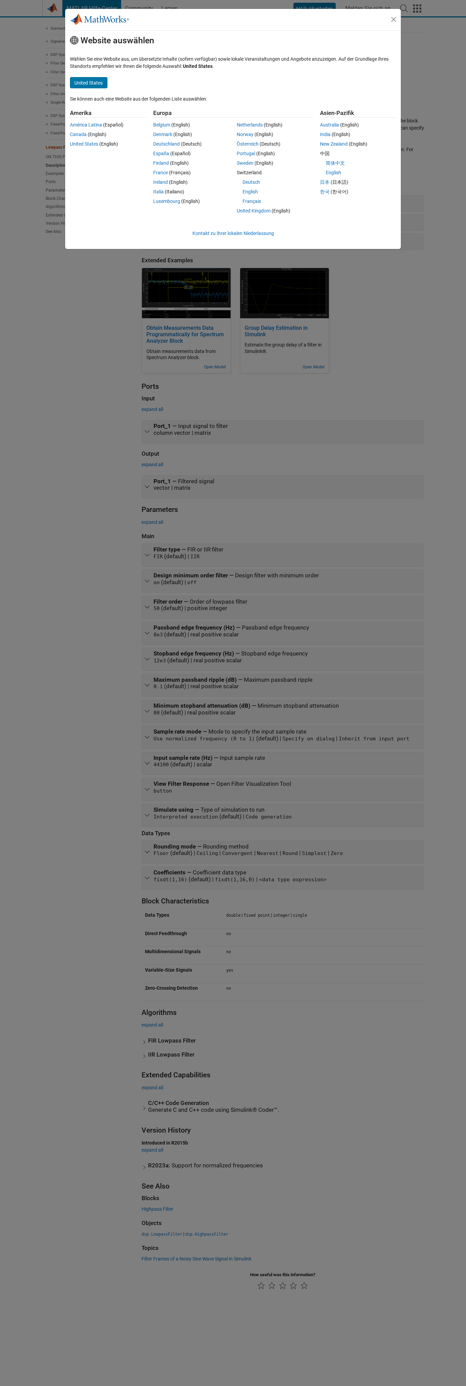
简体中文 (335, 163)
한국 (325, 191)
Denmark (162, 134)
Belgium (161, 125)
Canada (78, 134)
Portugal (246, 153)
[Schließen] (393, 19)
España (161, 153)
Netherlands (250, 125)
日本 (325, 182)
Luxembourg (166, 201)
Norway (245, 134)
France (160, 172)
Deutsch (251, 182)
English (250, 191)
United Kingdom (254, 210)
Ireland (160, 182)
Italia (158, 191)
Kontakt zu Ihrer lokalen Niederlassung (233, 233)
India (325, 134)
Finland (161, 163)
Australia (329, 125)
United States (84, 144)
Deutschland (166, 144)
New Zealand (334, 144)
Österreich (248, 144)
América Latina (86, 125)
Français (252, 201)
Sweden (245, 163)
